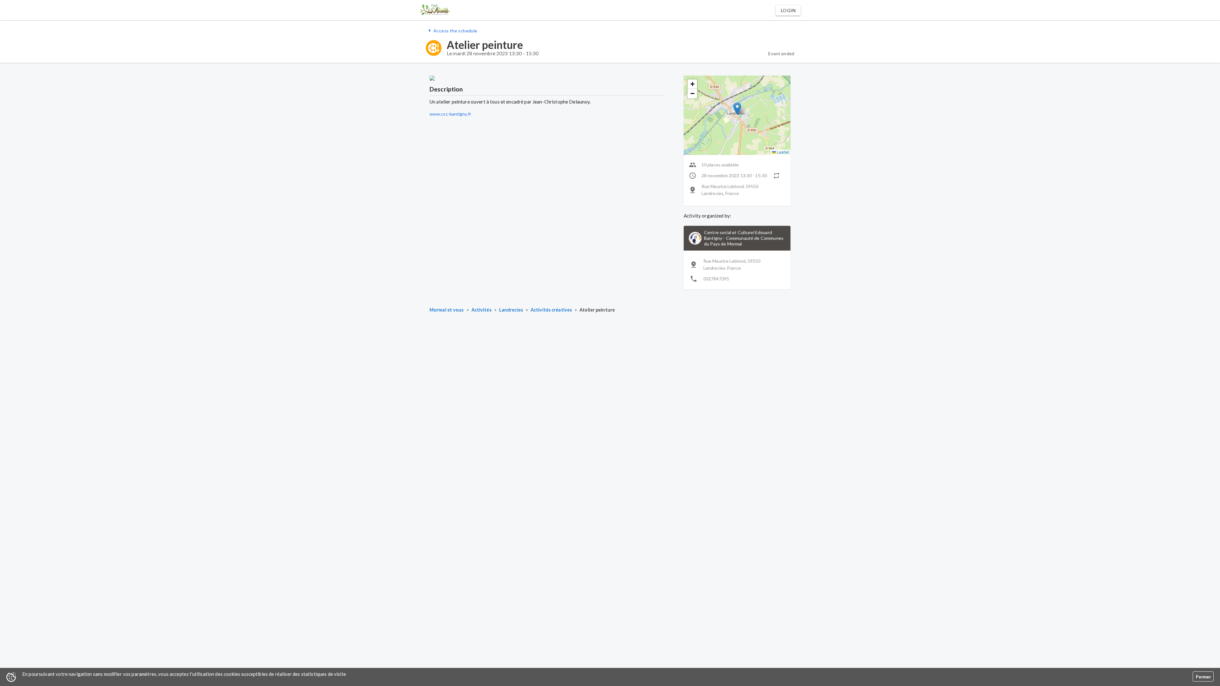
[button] (788, 10)
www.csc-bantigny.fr (450, 114)
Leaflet (782, 152)
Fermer (1203, 676)
